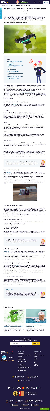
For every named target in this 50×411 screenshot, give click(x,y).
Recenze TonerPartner (22, 370)
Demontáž (10, 64)
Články (8, 5)
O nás (35, 353)
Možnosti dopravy (21, 353)
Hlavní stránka (3, 5)
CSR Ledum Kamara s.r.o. (39, 355)
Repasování (11, 67)
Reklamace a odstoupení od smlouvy (24, 355)
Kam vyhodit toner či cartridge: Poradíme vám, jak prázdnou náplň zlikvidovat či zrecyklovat (14, 325)
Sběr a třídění (11, 63)
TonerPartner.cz (37, 351)
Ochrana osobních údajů (22, 361)
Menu (47, 2)
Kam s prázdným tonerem (12, 69)
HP (34, 361)
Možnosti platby (21, 356)
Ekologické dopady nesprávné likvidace (16, 73)
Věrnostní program (21, 364)
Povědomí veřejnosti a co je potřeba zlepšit (14, 76)
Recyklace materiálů (12, 66)
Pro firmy (35, 359)
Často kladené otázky (22, 365)
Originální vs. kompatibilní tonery (13, 71)
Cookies (19, 362)
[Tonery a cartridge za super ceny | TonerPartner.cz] (4, 2)
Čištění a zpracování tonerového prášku (16, 65)
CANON (35, 362)
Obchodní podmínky (21, 359)
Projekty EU (20, 368)
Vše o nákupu (21, 351)
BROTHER (36, 365)
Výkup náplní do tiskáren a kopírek (24, 367)
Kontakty (35, 356)
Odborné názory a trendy (11, 74)
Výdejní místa (20, 358)
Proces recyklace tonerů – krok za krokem (14, 61)
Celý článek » (6, 332)
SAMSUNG (36, 364)
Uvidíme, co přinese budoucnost (13, 78)
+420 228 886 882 (24, 2)
